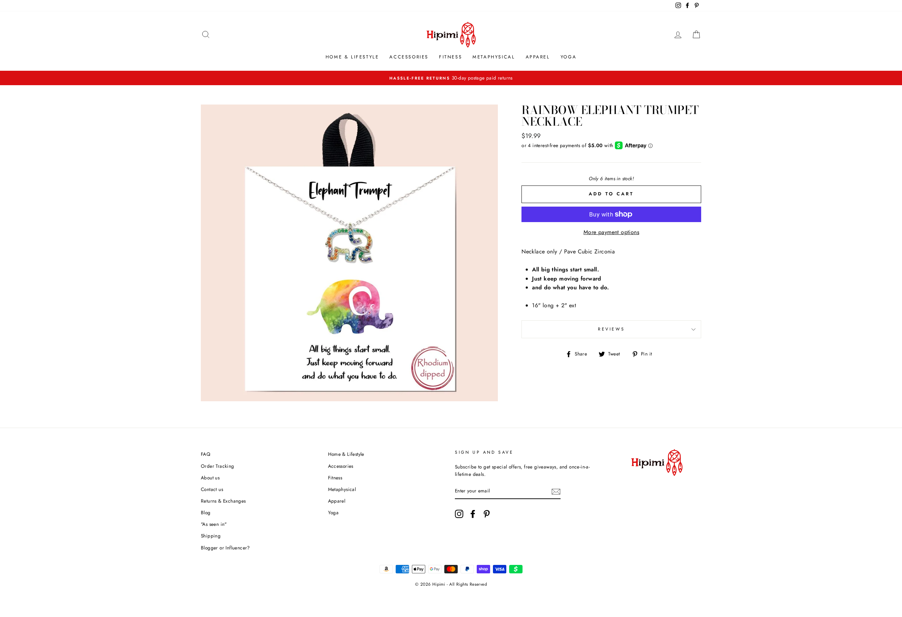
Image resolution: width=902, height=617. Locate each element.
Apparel (538, 56)
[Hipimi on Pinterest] (486, 514)
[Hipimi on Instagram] (459, 514)
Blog (206, 512)
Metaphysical (493, 56)
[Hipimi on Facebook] (473, 514)
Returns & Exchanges (223, 500)
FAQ (205, 454)
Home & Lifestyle (352, 56)
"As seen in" (214, 524)
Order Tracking (217, 466)
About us (210, 477)
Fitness (450, 56)
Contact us (212, 489)
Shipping (211, 535)
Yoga (568, 56)
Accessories (408, 56)
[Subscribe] (556, 491)
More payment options (611, 232)
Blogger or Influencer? (225, 547)
